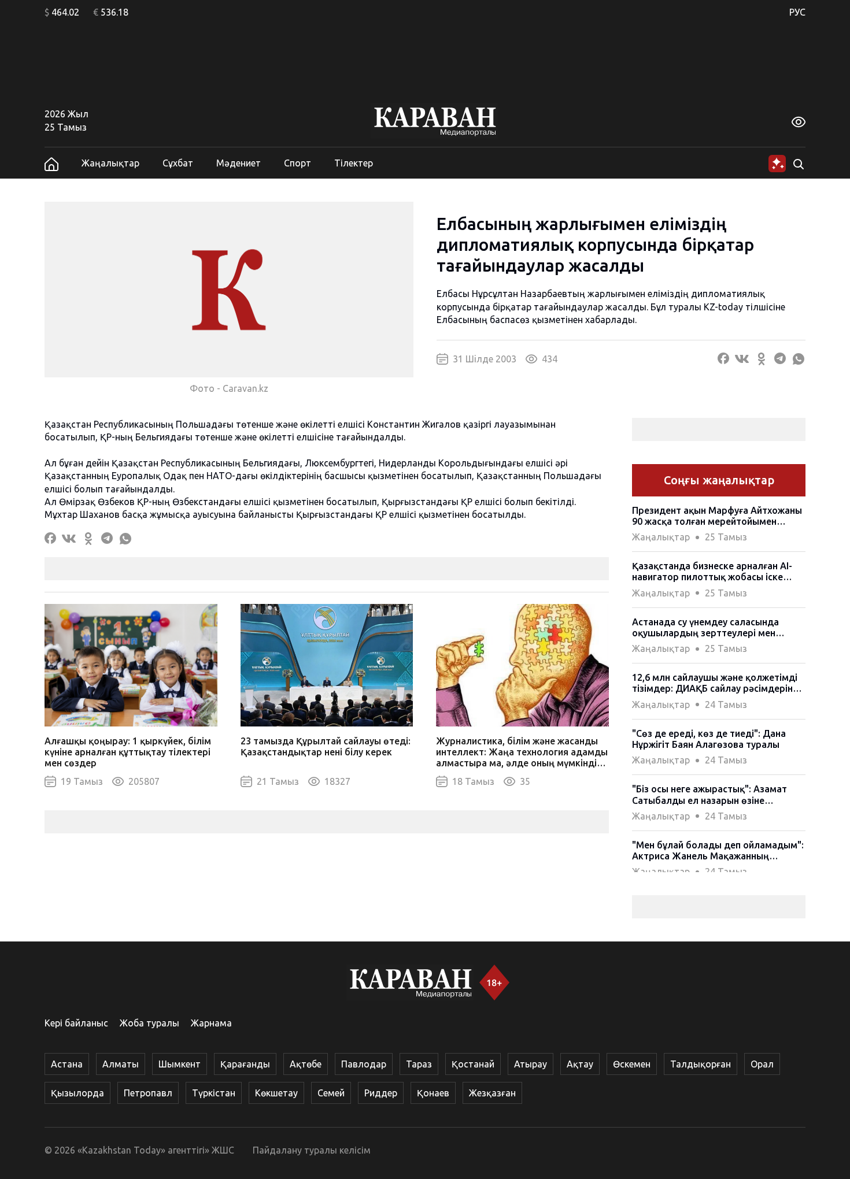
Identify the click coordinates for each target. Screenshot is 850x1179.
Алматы (120, 1064)
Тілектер (353, 163)
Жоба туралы (149, 1023)
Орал (762, 1064)
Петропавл (148, 1093)
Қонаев (433, 1093)
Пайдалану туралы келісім (312, 1150)
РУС (797, 12)
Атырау (530, 1064)
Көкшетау (276, 1093)
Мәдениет (238, 163)
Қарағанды (245, 1064)
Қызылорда (77, 1093)
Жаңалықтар (110, 163)
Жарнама (211, 1023)
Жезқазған (492, 1093)
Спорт (297, 163)
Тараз (419, 1064)
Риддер (380, 1093)
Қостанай (473, 1064)
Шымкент (179, 1064)
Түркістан (213, 1093)
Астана (67, 1064)
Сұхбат (177, 163)
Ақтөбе (305, 1064)
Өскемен (632, 1064)
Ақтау (580, 1064)
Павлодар (363, 1064)
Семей (331, 1093)
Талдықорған (700, 1064)
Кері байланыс (76, 1023)
